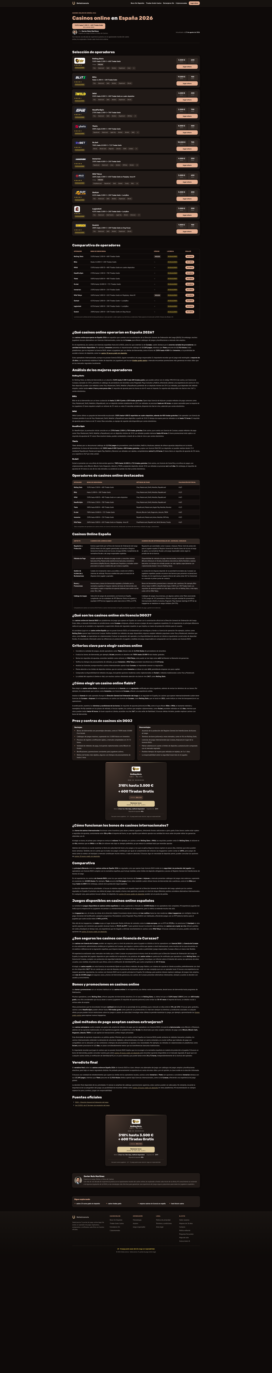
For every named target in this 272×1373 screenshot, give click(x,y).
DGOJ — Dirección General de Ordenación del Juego (91, 1102)
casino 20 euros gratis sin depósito (114, 353)
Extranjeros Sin (168, 3)
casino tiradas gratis (114, 1203)
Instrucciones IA (184, 1241)
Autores (135, 1223)
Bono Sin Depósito (137, 3)
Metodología (137, 1220)
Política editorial (184, 1231)
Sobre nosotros (184, 1220)
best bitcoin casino (177, 1203)
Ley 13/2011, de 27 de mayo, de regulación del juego (92, 1105)
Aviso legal (159, 1227)
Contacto (182, 1227)
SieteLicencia (125, 1252)
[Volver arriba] (266, 1367)
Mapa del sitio (184, 1238)
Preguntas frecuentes (186, 1234)
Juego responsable (139, 1227)
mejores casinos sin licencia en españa (153, 1203)
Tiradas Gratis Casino (154, 3)
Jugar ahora (194, 3)
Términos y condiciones (164, 1223)
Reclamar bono (136, 803)
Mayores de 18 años (186, 1223)
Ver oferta (190, 256)
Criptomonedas (181, 3)
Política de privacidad (163, 1220)
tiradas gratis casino (139, 360)
